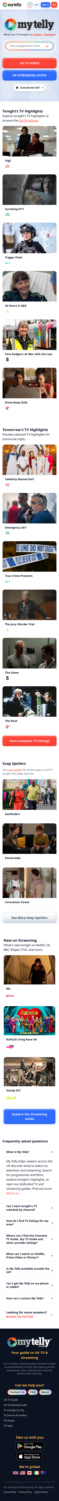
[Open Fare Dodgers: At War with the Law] (29, 334)
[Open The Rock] (29, 701)
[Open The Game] (29, 653)
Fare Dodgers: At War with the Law (28, 354)
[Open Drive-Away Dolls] (29, 383)
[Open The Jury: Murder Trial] (29, 605)
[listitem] (29, 1173)
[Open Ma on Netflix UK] (29, 969)
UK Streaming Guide (29, 75)
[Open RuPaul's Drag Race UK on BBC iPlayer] (29, 1020)
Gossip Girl (13, 1090)
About (45, 1392)
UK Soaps (9, 1420)
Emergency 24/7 (15, 527)
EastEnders (12, 814)
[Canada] (29, 1473)
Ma (8, 988)
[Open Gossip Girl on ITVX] (29, 1071)
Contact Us (17, 1392)
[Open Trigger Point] (29, 238)
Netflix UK (43, 945)
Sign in (45, 4)
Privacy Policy (25, 1491)
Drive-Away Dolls (16, 402)
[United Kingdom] (15, 1473)
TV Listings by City (14, 1410)
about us (12, 1193)
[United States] (22, 1473)
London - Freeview (43, 34)
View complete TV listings (30, 741)
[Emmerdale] (29, 838)
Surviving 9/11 (14, 209)
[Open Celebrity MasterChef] (29, 460)
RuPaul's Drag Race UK (21, 1039)
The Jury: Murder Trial (19, 624)
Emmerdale (13, 858)
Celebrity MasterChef (19, 479)
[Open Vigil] (29, 141)
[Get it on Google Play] (29, 1446)
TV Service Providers (15, 1415)
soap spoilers (14, 770)
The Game (12, 672)
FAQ (33, 1392)
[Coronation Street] (29, 883)
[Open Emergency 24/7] (29, 508)
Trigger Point (13, 257)
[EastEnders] (29, 794)
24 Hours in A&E (15, 305)
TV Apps (8, 1425)
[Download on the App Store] (29, 1456)
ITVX (24, 950)
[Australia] (43, 1473)
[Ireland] (36, 1473)
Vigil (8, 160)
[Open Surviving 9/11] (29, 189)
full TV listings (28, 120)
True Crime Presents (19, 576)
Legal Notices (41, 1491)
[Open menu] (54, 5)
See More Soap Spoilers (29, 918)
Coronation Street (17, 902)
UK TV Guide (29, 63)
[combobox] (29, 46)
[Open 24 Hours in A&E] (29, 286)
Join (37, 4)
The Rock (11, 721)
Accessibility (10, 1491)
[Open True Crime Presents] (29, 556)
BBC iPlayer (11, 950)
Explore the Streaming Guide (29, 1116)
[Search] (29, 4)
